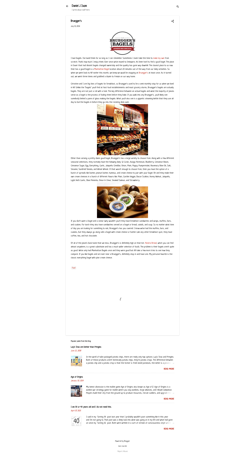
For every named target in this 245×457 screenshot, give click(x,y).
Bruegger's (143, 73)
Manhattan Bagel (101, 69)
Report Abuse (123, 451)
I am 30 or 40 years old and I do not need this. (91, 407)
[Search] (177, 7)
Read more (169, 369)
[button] (172, 21)
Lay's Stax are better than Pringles (86, 347)
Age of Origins (77, 377)
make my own (158, 58)
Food (73, 268)
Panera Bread (151, 243)
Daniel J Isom (79, 6)
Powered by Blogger (122, 441)
